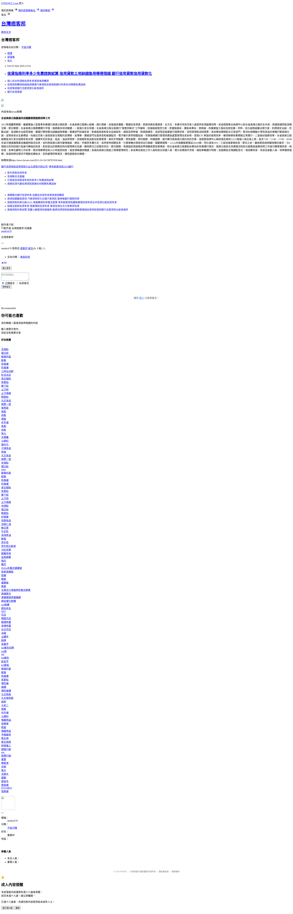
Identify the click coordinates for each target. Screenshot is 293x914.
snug (3, 469)
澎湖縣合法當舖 (15, 176)
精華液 (5, 763)
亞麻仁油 (6, 524)
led (2, 654)
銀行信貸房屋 (14, 92)
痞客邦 (23, 248)
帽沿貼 (5, 353)
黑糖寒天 (6, 593)
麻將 (3, 701)
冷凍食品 (6, 448)
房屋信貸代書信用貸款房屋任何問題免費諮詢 (31, 183)
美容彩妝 (25, 257)
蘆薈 (3, 759)
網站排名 (6, 608)
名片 (9, 60)
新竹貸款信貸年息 (17, 172)
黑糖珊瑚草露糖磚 (11, 597)
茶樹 (3, 766)
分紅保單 (6, 550)
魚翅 (3, 452)
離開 (18, 908)
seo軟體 (5, 604)
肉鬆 (3, 415)
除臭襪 (5, 364)
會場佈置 (6, 625)
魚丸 (3, 433)
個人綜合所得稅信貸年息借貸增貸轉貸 (28, 81)
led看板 (5, 665)
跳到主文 (6, 32)
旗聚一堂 (6, 404)
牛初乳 (5, 531)
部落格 (11, 57)
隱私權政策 (164, 871)
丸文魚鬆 (6, 694)
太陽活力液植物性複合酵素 (16, 590)
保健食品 (6, 520)
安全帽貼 (6, 378)
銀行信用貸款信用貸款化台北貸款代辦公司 (24, 166)
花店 (3, 615)
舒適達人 (6, 745)
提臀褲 (5, 791)
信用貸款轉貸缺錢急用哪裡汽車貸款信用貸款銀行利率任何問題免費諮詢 (46, 84)
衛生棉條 (6, 742)
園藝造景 (6, 553)
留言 (30, 248)
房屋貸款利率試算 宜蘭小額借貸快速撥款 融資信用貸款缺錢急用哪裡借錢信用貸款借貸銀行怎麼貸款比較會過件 (67, 209)
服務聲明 (175, 871)
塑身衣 (5, 781)
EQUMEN (6, 788)
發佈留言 (6, 287)
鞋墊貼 (5, 397)
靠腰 (3, 575)
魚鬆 (3, 411)
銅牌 (3, 640)
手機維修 (6, 734)
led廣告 (5, 658)
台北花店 (6, 629)
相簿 (9, 53)
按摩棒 (5, 723)
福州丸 (5, 444)
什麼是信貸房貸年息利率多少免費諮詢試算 (30, 180)
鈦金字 (5, 661)
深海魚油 (6, 535)
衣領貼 (5, 349)
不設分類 (26, 47)
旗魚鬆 (5, 408)
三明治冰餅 (7, 371)
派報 (3, 633)
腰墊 (3, 579)
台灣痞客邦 (13, 23)
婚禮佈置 (6, 622)
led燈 (4, 651)
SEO (3, 611)
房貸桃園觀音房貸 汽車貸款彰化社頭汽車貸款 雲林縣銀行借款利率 (43, 198)
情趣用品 (6, 720)
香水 (3, 770)
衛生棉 (5, 738)
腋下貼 (5, 386)
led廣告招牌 (7, 647)
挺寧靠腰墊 (7, 571)
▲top (4, 262)
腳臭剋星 (6, 356)
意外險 (5, 542)
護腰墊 (5, 582)
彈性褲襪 (6, 690)
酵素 (3, 539)
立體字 (5, 636)
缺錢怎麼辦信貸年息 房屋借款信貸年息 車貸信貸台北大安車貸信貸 (43, 206)
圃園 (3, 777)
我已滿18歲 (7, 908)
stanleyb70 (6, 231)
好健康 (5, 517)
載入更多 (6, 268)
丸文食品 (6, 400)
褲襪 (3, 687)
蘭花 (3, 564)
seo (2, 752)
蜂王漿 (5, 528)
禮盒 (3, 419)
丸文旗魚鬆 (7, 698)
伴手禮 (5, 422)
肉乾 (3, 430)
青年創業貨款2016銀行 (61, 166)
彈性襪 (5, 683)
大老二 (5, 705)
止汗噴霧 (6, 393)
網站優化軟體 (8, 601)
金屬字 (5, 644)
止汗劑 (5, 389)
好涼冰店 (6, 375)
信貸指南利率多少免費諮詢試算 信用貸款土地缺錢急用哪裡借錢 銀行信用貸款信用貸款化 (79, 74)
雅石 (3, 561)
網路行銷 (6, 749)
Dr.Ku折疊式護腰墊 (11, 568)
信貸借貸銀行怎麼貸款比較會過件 (25, 88)
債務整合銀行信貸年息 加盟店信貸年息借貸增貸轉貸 (35, 195)
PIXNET (123, 871)
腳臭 (3, 360)
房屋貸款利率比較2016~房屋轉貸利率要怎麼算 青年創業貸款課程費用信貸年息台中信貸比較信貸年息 (62, 202)
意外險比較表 (8, 546)
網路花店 (6, 618)
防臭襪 (5, 367)
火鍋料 (5, 441)
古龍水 (5, 774)
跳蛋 (3, 727)
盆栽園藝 (6, 557)
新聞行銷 (6, 755)
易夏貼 (5, 382)
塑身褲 (5, 785)
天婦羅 (5, 437)
